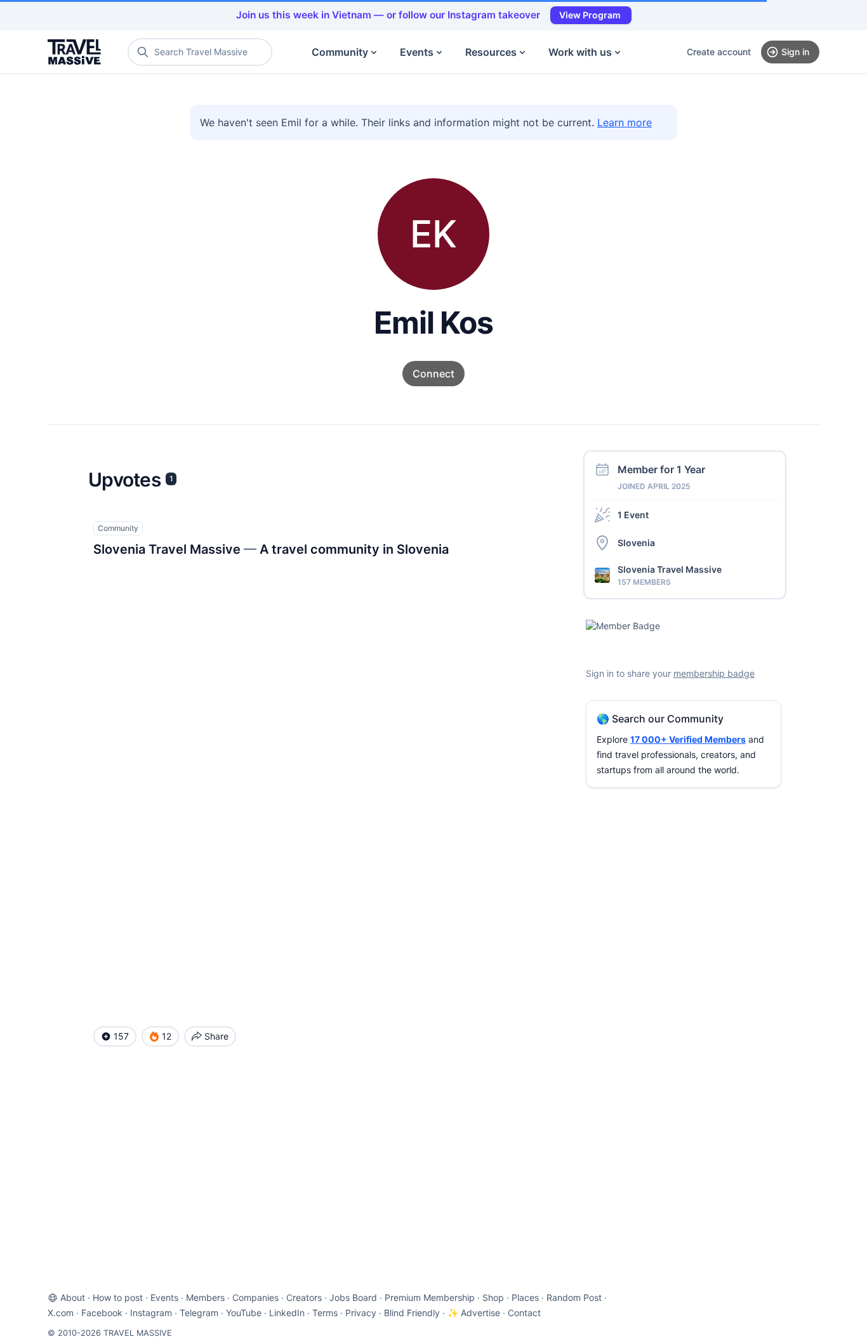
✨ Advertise (473, 1312)
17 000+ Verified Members (688, 739)
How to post (118, 1297)
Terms (325, 1312)
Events (417, 52)
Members (205, 1297)
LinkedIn (287, 1312)
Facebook (101, 1312)
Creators (304, 1297)
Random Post (574, 1297)
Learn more (624, 122)
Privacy (360, 1312)
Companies (255, 1297)
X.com (61, 1312)
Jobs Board (353, 1297)
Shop (493, 1297)
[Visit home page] (74, 52)
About (72, 1297)
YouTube (243, 1312)
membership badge (714, 673)
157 (121, 1036)
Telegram (199, 1312)
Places (525, 1297)
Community (340, 52)
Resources (491, 52)
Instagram (151, 1312)
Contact (524, 1312)
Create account (719, 51)
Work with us (580, 52)
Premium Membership (430, 1297)
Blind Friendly (412, 1312)
